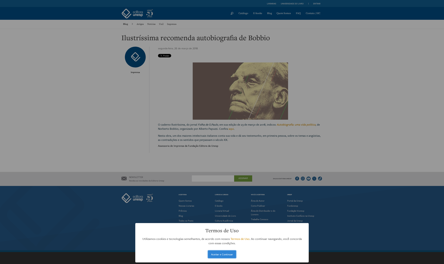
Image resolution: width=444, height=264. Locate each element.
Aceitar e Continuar (222, 254)
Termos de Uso (240, 239)
